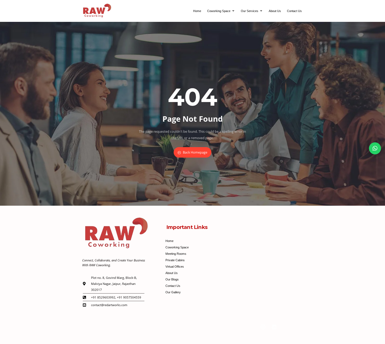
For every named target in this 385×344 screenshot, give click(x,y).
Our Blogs (172, 279)
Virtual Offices (174, 266)
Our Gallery (173, 292)
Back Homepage (195, 152)
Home (197, 11)
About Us (275, 11)
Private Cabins (175, 260)
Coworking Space (218, 11)
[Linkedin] (274, 327)
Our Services (249, 11)
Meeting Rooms (175, 253)
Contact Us (294, 11)
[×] (375, 148)
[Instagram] (263, 327)
